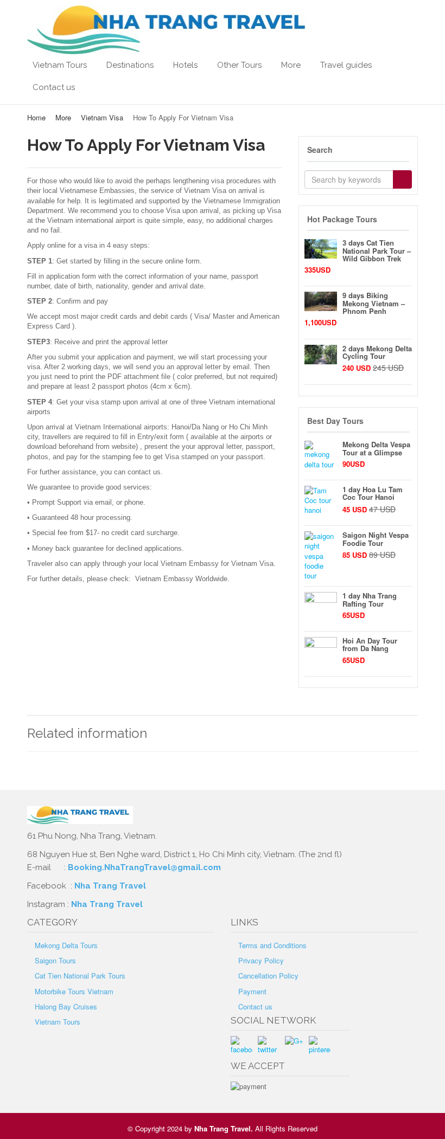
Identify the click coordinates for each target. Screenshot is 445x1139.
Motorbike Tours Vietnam (74, 991)
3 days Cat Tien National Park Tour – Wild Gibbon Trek (376, 250)
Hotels (185, 65)
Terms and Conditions (272, 945)
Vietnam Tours (60, 65)
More (291, 65)
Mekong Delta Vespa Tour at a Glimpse (376, 448)
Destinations (130, 65)
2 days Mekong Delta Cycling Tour (377, 352)
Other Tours (239, 65)
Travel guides (346, 65)
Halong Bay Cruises (66, 1006)
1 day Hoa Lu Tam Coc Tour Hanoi (372, 493)
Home (36, 117)
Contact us (54, 87)
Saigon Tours (55, 960)
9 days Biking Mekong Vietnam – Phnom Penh (373, 303)
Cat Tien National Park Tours (80, 975)
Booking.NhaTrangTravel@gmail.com (144, 867)
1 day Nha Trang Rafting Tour (369, 599)
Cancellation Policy (268, 975)
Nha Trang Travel (111, 886)
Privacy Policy (261, 960)
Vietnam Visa (102, 117)
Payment (252, 991)
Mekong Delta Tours (66, 945)
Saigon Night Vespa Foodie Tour (375, 539)
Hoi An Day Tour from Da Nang (369, 644)
